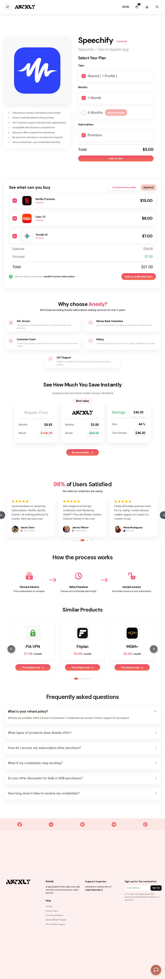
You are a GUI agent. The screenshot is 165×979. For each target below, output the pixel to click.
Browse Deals (81, 452)
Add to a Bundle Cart (138, 276)
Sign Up (156, 887)
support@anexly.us (94, 890)
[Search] (157, 7)
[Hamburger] (8, 7)
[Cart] (137, 7)
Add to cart (116, 158)
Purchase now (31, 667)
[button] (73, 540)
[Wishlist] (147, 7)
